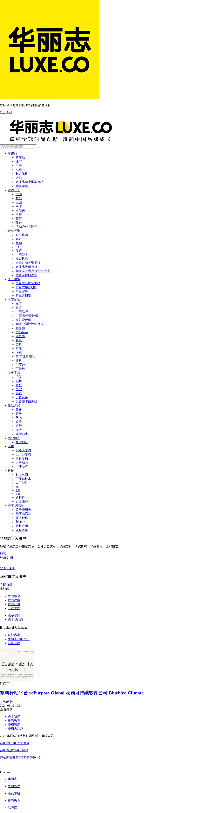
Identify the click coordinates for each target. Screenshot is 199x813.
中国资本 (22, 254)
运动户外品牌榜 (26, 226)
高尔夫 (20, 210)
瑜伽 (19, 202)
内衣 (19, 352)
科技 (11, 470)
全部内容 (14, 635)
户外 (19, 198)
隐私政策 (22, 530)
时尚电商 (22, 474)
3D (17, 486)
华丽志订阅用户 (19, 639)
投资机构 (22, 258)
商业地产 (14, 438)
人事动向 (22, 462)
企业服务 (22, 501)
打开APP (6, 112)
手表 (19, 165)
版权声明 (22, 526)
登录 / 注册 (7, 568)
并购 (19, 243)
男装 (19, 307)
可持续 (20, 368)
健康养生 (22, 434)
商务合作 (22, 517)
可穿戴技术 (23, 478)
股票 (19, 250)
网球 (19, 206)
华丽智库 (22, 291)
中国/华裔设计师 (27, 315)
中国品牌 (22, 311)
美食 (19, 409)
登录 (3, 557)
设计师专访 (23, 454)
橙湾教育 (14, 720)
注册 (10, 557)
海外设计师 (23, 320)
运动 (19, 194)
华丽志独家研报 (26, 287)
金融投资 (14, 230)
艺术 (19, 417)
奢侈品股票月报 (26, 267)
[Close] (1, 766)
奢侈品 (12, 153)
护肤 (19, 377)
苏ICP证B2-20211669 (14, 750)
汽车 (19, 169)
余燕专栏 (22, 466)
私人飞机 (22, 173)
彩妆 (19, 381)
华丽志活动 (23, 513)
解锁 (3, 553)
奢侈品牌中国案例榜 (30, 182)
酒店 (19, 430)
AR (18, 490)
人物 (11, 446)
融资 (19, 239)
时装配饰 (14, 299)
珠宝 (19, 161)
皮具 (19, 344)
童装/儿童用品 (25, 356)
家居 (19, 413)
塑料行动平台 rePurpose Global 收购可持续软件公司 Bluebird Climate (72, 692)
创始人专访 (23, 450)
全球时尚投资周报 (28, 262)
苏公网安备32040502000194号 (20, 757)
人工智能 (22, 483)
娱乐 (19, 421)
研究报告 (14, 279)
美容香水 (14, 372)
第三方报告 (23, 295)
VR (18, 493)
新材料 (20, 497)
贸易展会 (22, 332)
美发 (19, 393)
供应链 (20, 364)
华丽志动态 (15, 728)
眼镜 (19, 340)
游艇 (19, 177)
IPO (18, 247)
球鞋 (19, 222)
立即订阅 (6, 584)
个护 (19, 389)
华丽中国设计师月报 (30, 324)
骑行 (19, 218)
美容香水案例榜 (26, 401)
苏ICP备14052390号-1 (14, 743)
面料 (19, 360)
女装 (19, 303)
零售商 (20, 336)
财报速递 (22, 235)
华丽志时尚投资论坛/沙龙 (33, 271)
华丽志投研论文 (26, 275)
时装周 (20, 328)
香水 (19, 385)
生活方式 (14, 405)
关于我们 (14, 716)
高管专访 (22, 458)
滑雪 (19, 214)
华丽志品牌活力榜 (28, 283)
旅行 (19, 425)
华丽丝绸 (22, 186)
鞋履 (19, 348)
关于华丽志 (15, 505)
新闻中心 (22, 522)
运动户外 (14, 190)
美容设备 (22, 397)
